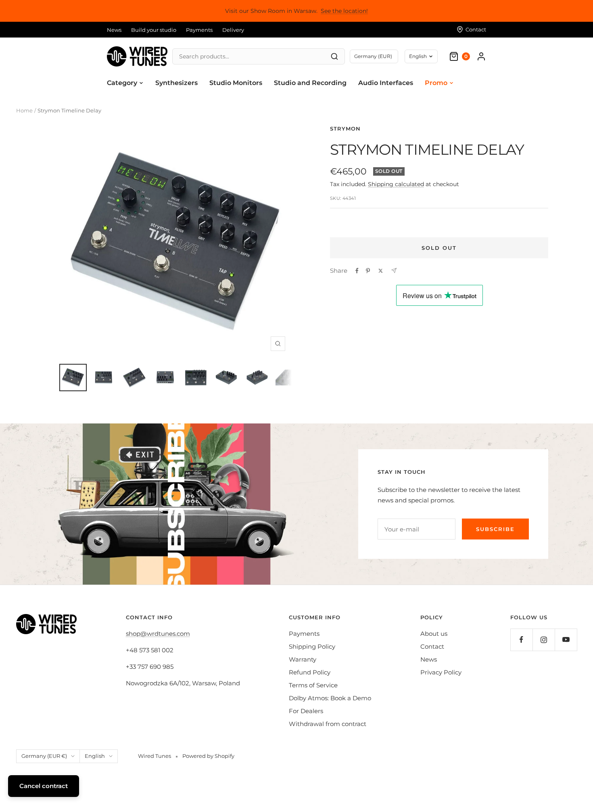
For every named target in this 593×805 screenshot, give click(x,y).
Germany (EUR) (373, 56)
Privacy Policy (440, 672)
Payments (199, 30)
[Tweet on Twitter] (380, 271)
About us (433, 633)
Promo (436, 83)
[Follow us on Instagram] (543, 640)
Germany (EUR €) (44, 756)
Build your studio (153, 30)
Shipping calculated (396, 184)
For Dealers (306, 711)
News (114, 30)
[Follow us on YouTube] (566, 640)
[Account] (481, 56)
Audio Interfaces (385, 83)
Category (122, 83)
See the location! (344, 11)
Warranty (302, 659)
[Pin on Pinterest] (368, 271)
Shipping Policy (312, 646)
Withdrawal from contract (327, 724)
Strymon (345, 128)
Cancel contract (43, 786)
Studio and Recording (310, 83)
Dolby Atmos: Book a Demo (330, 698)
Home (24, 110)
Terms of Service (313, 685)
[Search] (334, 56)
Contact (432, 646)
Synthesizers (176, 83)
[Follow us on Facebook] (521, 640)
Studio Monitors (235, 83)
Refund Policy (309, 672)
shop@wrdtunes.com (158, 633)
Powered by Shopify (208, 756)
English (418, 56)
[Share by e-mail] (394, 270)
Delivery (233, 30)
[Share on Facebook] (357, 271)
